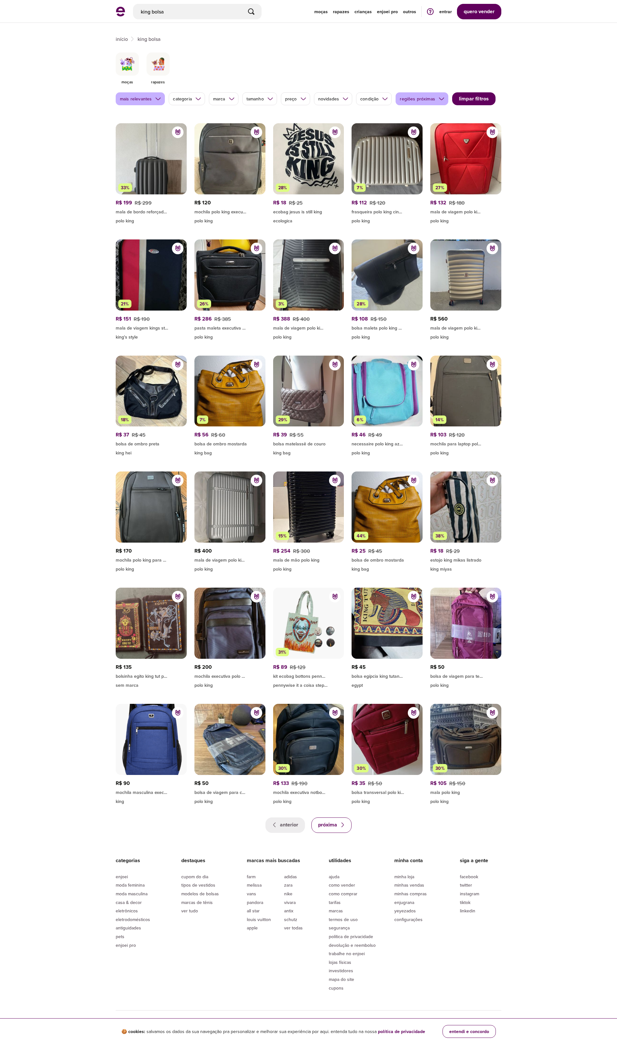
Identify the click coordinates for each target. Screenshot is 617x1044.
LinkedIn (467, 911)
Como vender (342, 885)
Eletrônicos (127, 911)
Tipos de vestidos (198, 885)
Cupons (336, 988)
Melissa (254, 885)
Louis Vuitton (259, 919)
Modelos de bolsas (200, 893)
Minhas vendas (409, 885)
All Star (253, 911)
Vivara (290, 902)
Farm (251, 876)
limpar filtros (474, 98)
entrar (445, 11)
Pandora (255, 902)
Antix (288, 911)
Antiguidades (128, 928)
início (122, 39)
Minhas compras (410, 893)
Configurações (408, 919)
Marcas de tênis (197, 902)
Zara (288, 885)
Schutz (290, 919)
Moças (321, 11)
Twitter (466, 885)
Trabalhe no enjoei (347, 953)
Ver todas (293, 928)
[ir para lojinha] (387, 327)
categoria (182, 99)
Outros (409, 11)
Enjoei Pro (126, 945)
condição (369, 99)
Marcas (336, 911)
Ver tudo (189, 911)
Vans (251, 893)
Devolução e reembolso (352, 945)
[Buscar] (251, 11)
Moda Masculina (132, 893)
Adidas (290, 876)
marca (219, 99)
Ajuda (334, 876)
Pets (120, 936)
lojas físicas (340, 962)
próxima (328, 824)
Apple (252, 928)
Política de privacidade (351, 936)
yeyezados (405, 911)
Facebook (469, 876)
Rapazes (341, 11)
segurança (339, 928)
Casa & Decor (129, 902)
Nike (288, 893)
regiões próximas (417, 99)
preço (291, 99)
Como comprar (343, 893)
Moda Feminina (130, 885)
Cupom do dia (194, 876)
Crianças (363, 11)
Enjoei (122, 876)
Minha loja (404, 876)
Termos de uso (343, 919)
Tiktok (465, 902)
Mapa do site (341, 979)
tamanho (255, 99)
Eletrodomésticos (133, 919)
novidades (328, 99)
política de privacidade (401, 1031)
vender (479, 11)
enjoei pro (387, 11)
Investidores (341, 970)
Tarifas (335, 902)
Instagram (469, 893)
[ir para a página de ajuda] (430, 11)
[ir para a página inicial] (120, 14)
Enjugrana (404, 902)
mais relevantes (136, 99)
